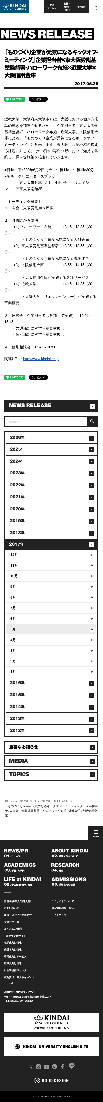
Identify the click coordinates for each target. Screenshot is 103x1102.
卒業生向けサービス (15, 956)
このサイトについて (63, 901)
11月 (14, 565)
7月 (13, 607)
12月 (14, 554)
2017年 (16, 544)
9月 (13, 586)
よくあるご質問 (13, 928)
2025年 (17, 449)
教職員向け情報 (13, 963)
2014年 (17, 707)
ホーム (9, 800)
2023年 (17, 473)
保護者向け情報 (13, 949)
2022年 (17, 485)
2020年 (17, 509)
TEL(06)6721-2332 (18, 1001)
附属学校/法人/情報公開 (17, 901)
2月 (13, 660)
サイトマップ (59, 915)
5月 (13, 628)
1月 (13, 671)
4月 (13, 639)
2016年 (17, 683)
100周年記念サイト (15, 935)
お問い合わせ (11, 908)
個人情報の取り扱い (63, 908)
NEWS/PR (28, 800)
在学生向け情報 (13, 942)
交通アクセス (52, 6)
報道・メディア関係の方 (18, 915)
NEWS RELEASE (55, 800)
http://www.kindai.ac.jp (41, 358)
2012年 (17, 730)
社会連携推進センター (16, 970)
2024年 (17, 461)
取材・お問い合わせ (67, 6)
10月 (14, 575)
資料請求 (82, 6)
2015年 (17, 695)
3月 (13, 650)
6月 (13, 618)
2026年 (17, 437)
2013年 (17, 718)
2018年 (17, 533)
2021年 (17, 497)
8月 (13, 597)
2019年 (17, 521)
